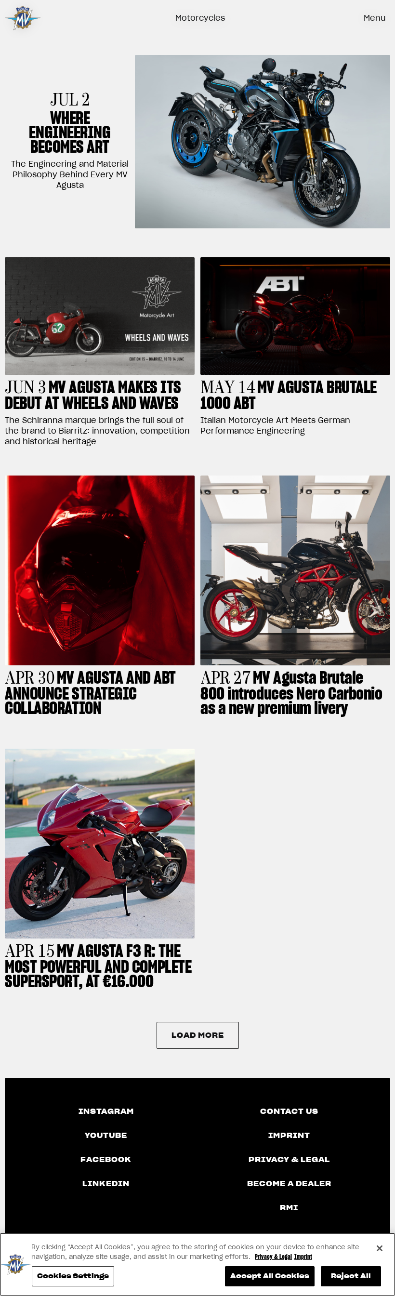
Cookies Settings (73, 1276)
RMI (289, 1207)
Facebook (106, 1159)
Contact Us (289, 1111)
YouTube (106, 1135)
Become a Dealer (289, 1183)
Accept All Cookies (269, 1276)
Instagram (106, 1111)
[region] (197, 1264)
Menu (374, 18)
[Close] (379, 1248)
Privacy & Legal (289, 1159)
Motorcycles (200, 18)
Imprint (289, 1135)
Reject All (351, 1276)
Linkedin (106, 1183)
